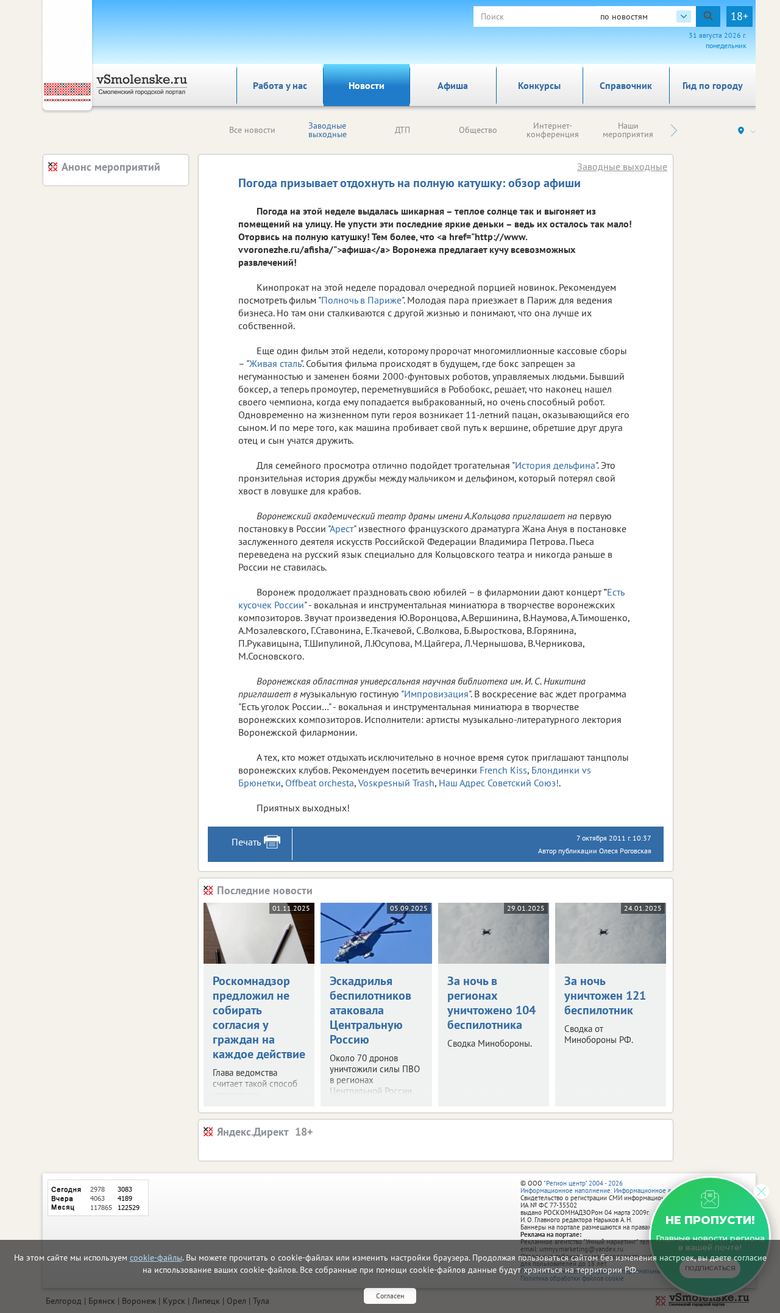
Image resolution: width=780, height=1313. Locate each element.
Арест (341, 528)
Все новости (252, 129)
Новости (367, 85)
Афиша (453, 85)
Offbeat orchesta (319, 783)
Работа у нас (280, 85)
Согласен (390, 1295)
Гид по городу (712, 85)
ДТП (402, 129)
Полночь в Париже (361, 300)
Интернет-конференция (552, 130)
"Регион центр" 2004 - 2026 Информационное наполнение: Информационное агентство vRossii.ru (622, 1187)
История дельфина (555, 465)
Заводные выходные (327, 130)
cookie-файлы (156, 1257)
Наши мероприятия (628, 130)
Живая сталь (274, 363)
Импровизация (436, 694)
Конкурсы (539, 85)
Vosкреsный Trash (396, 783)
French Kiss (503, 770)
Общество (478, 129)
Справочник (626, 85)
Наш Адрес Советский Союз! (499, 783)
